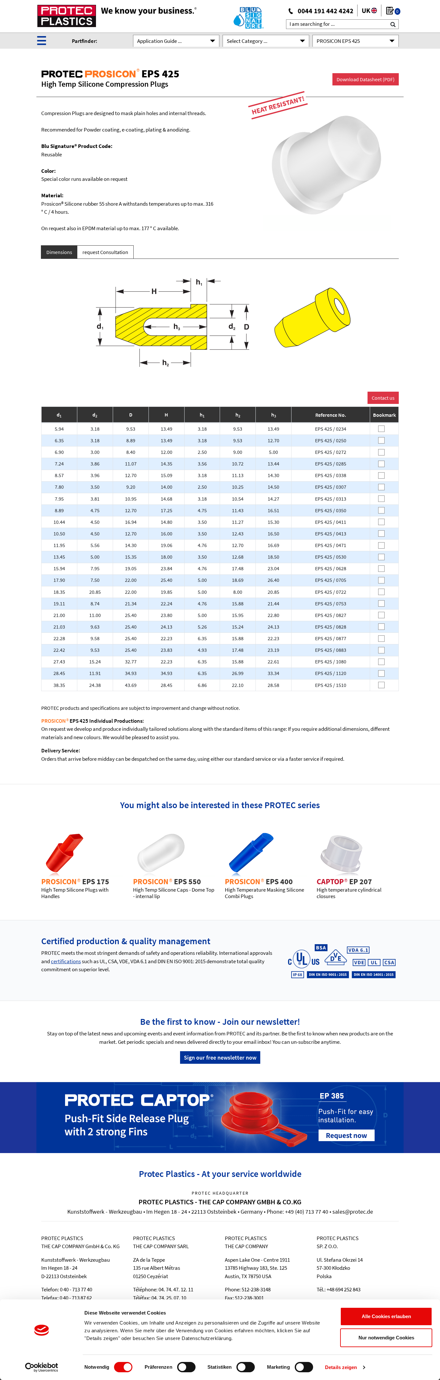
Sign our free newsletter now (220, 1057)
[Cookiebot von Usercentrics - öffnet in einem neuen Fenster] (42, 1367)
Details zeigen (341, 1367)
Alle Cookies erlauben (386, 1316)
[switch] (186, 1367)
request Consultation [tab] (105, 252)
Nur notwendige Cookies (386, 1337)
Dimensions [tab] (59, 252)
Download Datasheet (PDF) (366, 79)
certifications (66, 961)
